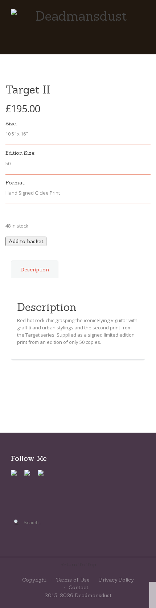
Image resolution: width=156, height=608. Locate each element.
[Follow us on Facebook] (16, 476)
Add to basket (26, 241)
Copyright (34, 579)
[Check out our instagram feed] (43, 476)
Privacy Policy (116, 579)
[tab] (35, 275)
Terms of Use (73, 579)
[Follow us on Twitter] (30, 476)
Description (34, 269)
